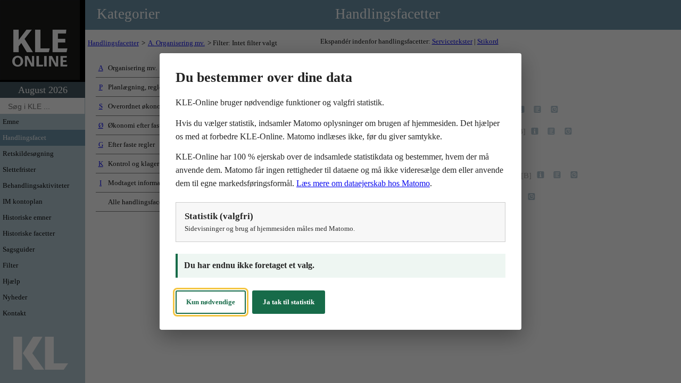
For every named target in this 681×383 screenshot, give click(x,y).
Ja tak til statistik (288, 302)
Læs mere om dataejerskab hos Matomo (363, 183)
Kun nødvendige (210, 302)
